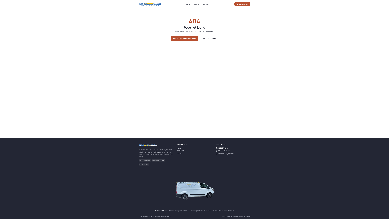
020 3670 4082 (243, 4)
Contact (206, 4)
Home (188, 4)
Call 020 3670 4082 (209, 39)
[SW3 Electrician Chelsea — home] (150, 4)
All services (180, 151)
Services (196, 4)
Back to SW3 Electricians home (184, 39)
